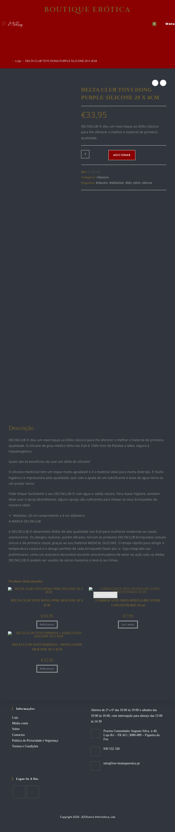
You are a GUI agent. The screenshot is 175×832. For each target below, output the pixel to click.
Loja (15, 717)
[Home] (10, 61)
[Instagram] (33, 792)
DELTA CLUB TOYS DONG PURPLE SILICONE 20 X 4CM (61, 61)
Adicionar (122, 155)
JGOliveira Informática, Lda (98, 817)
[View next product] (163, 83)
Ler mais (127, 624)
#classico (102, 183)
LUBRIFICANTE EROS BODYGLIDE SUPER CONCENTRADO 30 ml (127, 603)
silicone (147, 183)
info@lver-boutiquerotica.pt (121, 763)
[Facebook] (19, 792)
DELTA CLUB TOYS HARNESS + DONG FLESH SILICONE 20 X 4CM (47, 647)
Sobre (16, 729)
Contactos (18, 735)
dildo (128, 183)
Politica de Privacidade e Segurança (35, 740)
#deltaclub (116, 183)
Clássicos (103, 177)
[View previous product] (155, 83)
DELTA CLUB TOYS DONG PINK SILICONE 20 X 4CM (47, 603)
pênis (137, 183)
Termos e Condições (25, 746)
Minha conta (20, 723)
